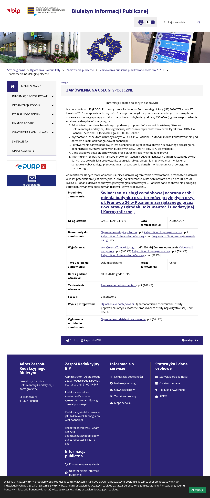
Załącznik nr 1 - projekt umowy (163, 232)
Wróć (64, 83)
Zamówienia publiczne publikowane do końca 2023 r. (132, 70)
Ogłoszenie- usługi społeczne (119, 232)
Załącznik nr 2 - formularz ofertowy (122, 236)
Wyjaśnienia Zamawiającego (118, 247)
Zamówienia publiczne (80, 70)
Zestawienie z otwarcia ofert (118, 285)
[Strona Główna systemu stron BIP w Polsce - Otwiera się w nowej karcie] (13, 11)
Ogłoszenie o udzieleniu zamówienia (123, 319)
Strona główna (16, 70)
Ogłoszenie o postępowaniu (118, 304)
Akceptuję (198, 490)
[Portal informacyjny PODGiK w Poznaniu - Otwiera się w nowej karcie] (46, 11)
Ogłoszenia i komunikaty (45, 70)
